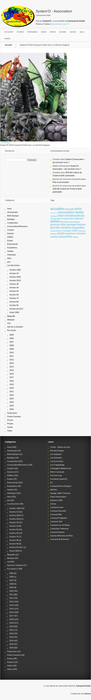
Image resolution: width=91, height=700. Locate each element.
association (66, 212)
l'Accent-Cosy (56, 476)
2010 (11, 353)
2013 (11, 363)
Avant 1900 (14, 312)
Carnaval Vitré (56, 522)
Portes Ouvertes (14, 417)
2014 (11, 367)
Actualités (8, 32)
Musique (10, 320)
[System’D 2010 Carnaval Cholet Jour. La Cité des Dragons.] (33, 141)
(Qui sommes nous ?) (60, 24)
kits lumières (63, 227)
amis (78, 209)
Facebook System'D (58, 479)
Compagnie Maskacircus (60, 468)
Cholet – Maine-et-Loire (60, 447)
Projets (10, 424)
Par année (11, 330)
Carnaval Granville (58, 511)
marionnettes (56, 231)
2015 (11, 370)
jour (8, 262)
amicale (69, 209)
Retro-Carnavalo (57, 472)
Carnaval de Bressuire (59, 539)
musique (66, 230)
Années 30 (14, 284)
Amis (9, 209)
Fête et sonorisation (60, 182)
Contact (73, 32)
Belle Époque (13, 216)
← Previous (5, 143)
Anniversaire (12, 212)
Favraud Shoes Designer (60, 486)
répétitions (70, 233)
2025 (11, 406)
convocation (56, 218)
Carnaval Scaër (56, 507)
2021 (11, 392)
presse (53, 233)
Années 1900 (15, 270)
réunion (81, 233)
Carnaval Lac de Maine (60, 525)
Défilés (10, 237)
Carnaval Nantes (57, 532)
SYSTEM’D (20, 32)
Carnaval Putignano (58, 518)
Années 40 (14, 288)
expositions (74, 221)
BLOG (82, 32)
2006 (11, 338)
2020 (11, 388)
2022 (11, 395)
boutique (53, 216)
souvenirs (65, 236)
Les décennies (13, 265)
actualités (57, 209)
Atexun (87, 694)
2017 (11, 377)
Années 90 (14, 305)
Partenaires (12, 413)
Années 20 (14, 273)
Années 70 (14, 298)
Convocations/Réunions (17, 226)
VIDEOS (43, 32)
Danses (10, 233)
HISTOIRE (62, 32)
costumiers (68, 218)
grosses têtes (58, 224)
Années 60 (14, 295)
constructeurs (74, 215)
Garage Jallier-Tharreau (60, 493)
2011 (11, 356)
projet (61, 233)
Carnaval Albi (56, 514)
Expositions (12, 248)
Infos (9, 258)
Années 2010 (15, 280)
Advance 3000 (56, 500)
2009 (11, 349)
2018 (11, 381)
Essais (10, 241)
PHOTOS (53, 32)
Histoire (81, 224)
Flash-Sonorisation (58, 497)
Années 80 (14, 302)
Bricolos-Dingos (57, 451)
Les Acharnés (56, 458)
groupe (71, 224)
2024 (11, 402)
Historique (11, 255)
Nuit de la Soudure (15, 327)
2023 (11, 399)
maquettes (78, 227)
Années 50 (14, 291)
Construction (12, 223)
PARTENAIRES (32, 32)
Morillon (53, 490)
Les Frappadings (57, 465)
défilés (55, 221)
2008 (11, 345)
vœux (75, 237)
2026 (11, 409)
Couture (10, 230)
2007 (11, 342)
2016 (11, 374)
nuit (8, 323)
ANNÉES (7, 38)
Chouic (53, 504)
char (60, 215)
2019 (11, 384)
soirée (54, 236)
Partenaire (81, 231)
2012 (11, 360)
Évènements (12, 244)
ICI (51, 483)
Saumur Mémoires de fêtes (61, 536)
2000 (11, 335)
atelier (79, 212)
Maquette (11, 316)
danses (79, 218)
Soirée (10, 427)
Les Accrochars (56, 461)
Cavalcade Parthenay (59, 529)
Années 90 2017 (16, 309)
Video (9, 431)
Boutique (11, 219)
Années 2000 (15, 277)
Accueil (8, 45)
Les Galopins (55, 454)
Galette (10, 251)
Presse (10, 420)
